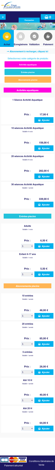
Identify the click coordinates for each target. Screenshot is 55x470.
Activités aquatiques (28, 64)
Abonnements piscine (27, 79)
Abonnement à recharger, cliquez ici (29, 51)
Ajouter (45, 120)
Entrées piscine (28, 72)
